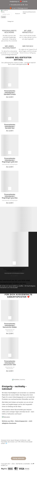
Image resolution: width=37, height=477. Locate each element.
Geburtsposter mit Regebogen (10, 164)
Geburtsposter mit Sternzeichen (9, 330)
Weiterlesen (5, 291)
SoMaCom (11, 465)
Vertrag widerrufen (18, 458)
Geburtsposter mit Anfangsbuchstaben (14, 273)
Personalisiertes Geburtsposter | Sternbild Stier (9, 126)
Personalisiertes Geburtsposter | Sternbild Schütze (10, 92)
